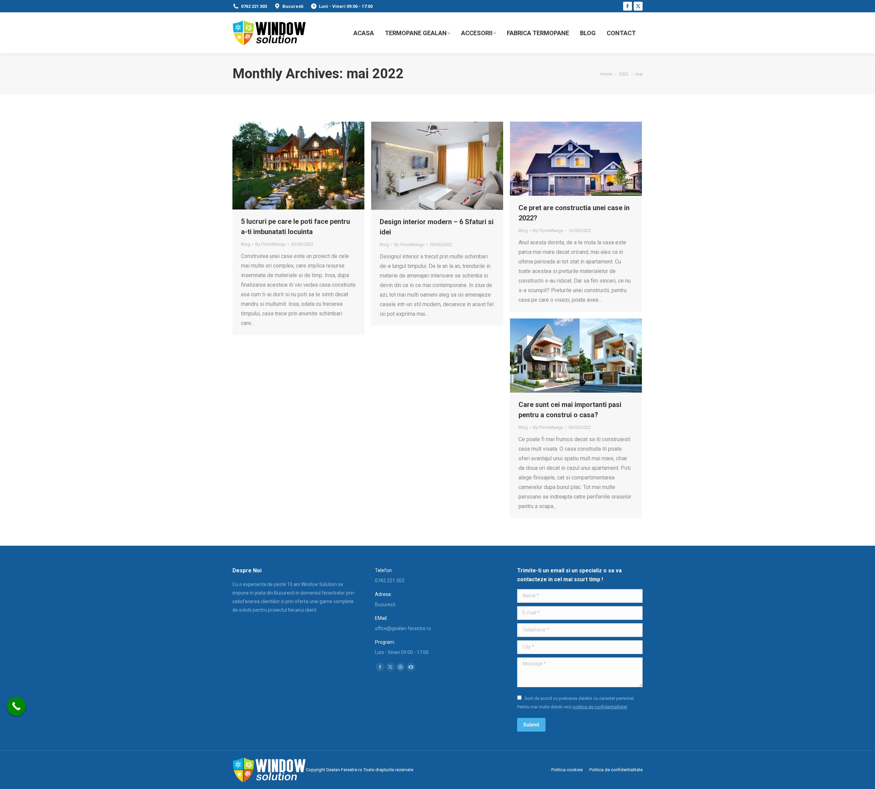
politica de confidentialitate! (600, 706)
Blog (245, 244)
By (270, 244)
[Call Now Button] (16, 706)
